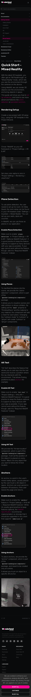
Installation (5, 25)
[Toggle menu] (28, 2)
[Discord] (21, 641)
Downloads (5, 652)
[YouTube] (18, 641)
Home (2, 61)
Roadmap (4, 649)
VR (3, 36)
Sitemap (4, 660)
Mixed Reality (6, 38)
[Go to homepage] (6, 2)
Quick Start (6, 28)
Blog (17, 657)
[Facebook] (10, 641)
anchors (18, 380)
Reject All (15, 694)
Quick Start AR (20, 652)
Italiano (4, 672)
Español (4, 669)
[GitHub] (3, 641)
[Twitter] (7, 641)
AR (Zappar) (6, 33)
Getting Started (9, 61)
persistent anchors (18, 102)
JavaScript (5, 41)
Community (19, 654)
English (4, 667)
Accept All (15, 687)
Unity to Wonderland (8, 43)
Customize (15, 690)
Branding (4, 657)
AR (3, 30)
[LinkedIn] (14, 641)
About (3, 654)
